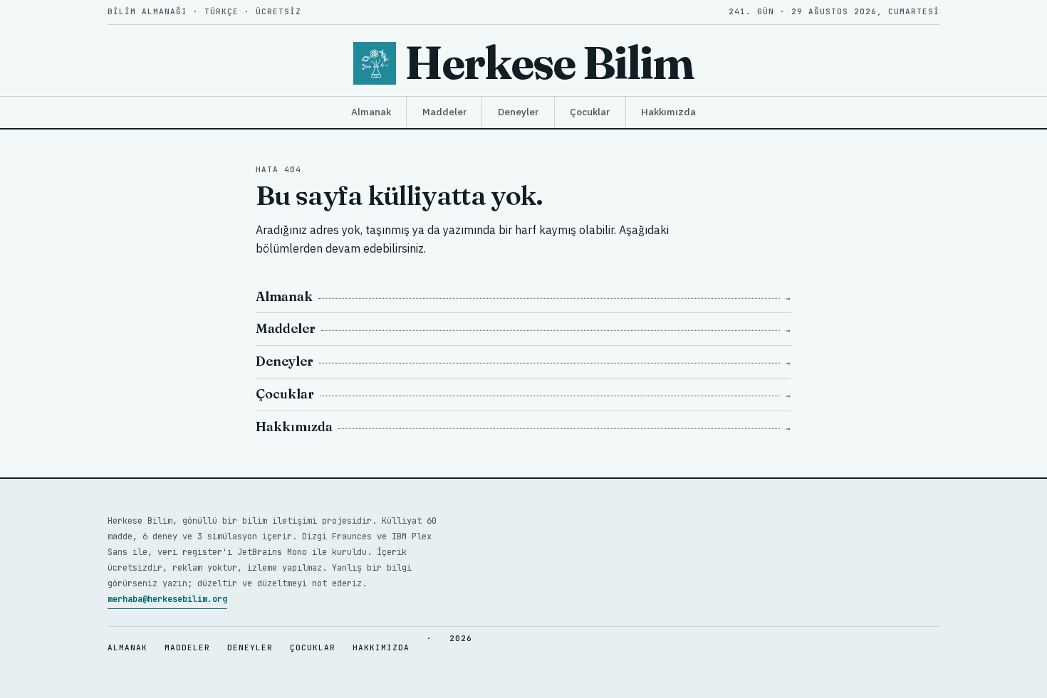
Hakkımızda (668, 111)
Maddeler (444, 111)
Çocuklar (590, 111)
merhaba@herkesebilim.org (167, 599)
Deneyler (518, 111)
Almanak (371, 111)
